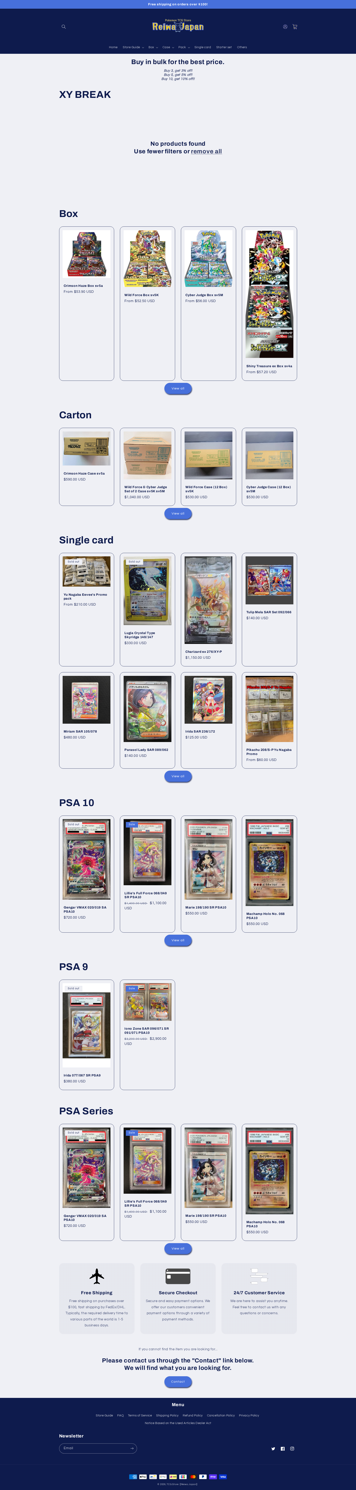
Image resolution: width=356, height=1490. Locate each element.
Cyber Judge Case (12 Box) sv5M (268, 489)
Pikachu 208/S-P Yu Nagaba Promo (269, 752)
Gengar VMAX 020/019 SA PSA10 (85, 909)
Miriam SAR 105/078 (80, 731)
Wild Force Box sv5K (141, 295)
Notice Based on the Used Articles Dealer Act (178, 1423)
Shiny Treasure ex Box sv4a (269, 366)
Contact (178, 1381)
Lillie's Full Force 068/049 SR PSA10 (145, 895)
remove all (206, 151)
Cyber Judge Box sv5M (204, 295)
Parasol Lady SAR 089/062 (146, 749)
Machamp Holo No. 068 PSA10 (265, 916)
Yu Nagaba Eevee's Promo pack (86, 596)
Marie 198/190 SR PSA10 (205, 907)
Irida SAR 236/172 (200, 731)
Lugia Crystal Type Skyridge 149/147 (139, 635)
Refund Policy (193, 1415)
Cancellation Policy (221, 1415)
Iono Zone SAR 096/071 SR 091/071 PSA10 (146, 1030)
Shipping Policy (167, 1415)
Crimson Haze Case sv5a (84, 473)
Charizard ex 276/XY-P (203, 651)
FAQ (120, 1415)
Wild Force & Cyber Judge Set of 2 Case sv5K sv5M (145, 489)
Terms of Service (140, 1415)
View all (178, 388)
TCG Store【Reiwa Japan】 (182, 1484)
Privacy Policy (249, 1415)
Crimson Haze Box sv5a (83, 285)
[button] (64, 26)
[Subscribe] (132, 1448)
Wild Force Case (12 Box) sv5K (206, 489)
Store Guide (104, 1415)
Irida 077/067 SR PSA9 (82, 1075)
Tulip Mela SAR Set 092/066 (269, 612)
